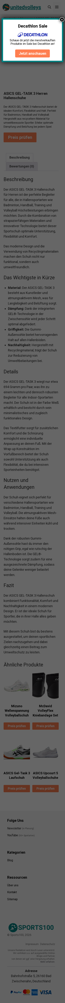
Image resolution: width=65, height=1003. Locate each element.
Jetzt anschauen (32, 53)
